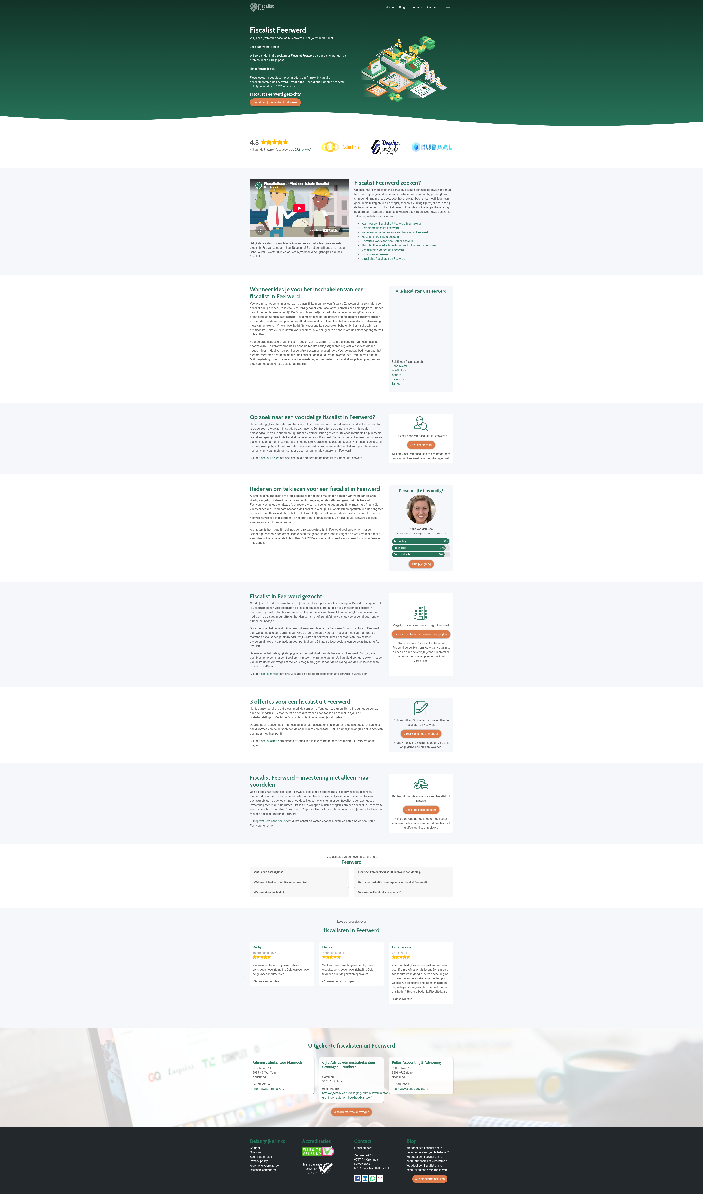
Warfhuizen (399, 370)
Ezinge (396, 383)
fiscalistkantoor (269, 674)
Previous (244, 977)
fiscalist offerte (269, 741)
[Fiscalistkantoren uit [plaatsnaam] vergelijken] (421, 614)
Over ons (416, 7)
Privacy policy (259, 1161)
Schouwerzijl (400, 366)
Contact (432, 7)
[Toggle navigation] (448, 7)
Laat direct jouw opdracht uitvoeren (275, 102)
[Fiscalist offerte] (421, 709)
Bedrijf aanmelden (262, 1156)
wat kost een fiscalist (273, 821)
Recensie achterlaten (263, 1170)
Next (458, 977)
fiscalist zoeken (269, 458)
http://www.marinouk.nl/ (268, 1088)
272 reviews (302, 149)
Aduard (396, 375)
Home (390, 7)
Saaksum (398, 379)
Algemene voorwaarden (265, 1165)
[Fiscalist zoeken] (421, 425)
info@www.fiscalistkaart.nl (371, 1168)
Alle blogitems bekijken (430, 1179)
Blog (402, 7)
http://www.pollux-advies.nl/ (410, 1088)
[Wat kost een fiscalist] (421, 785)
